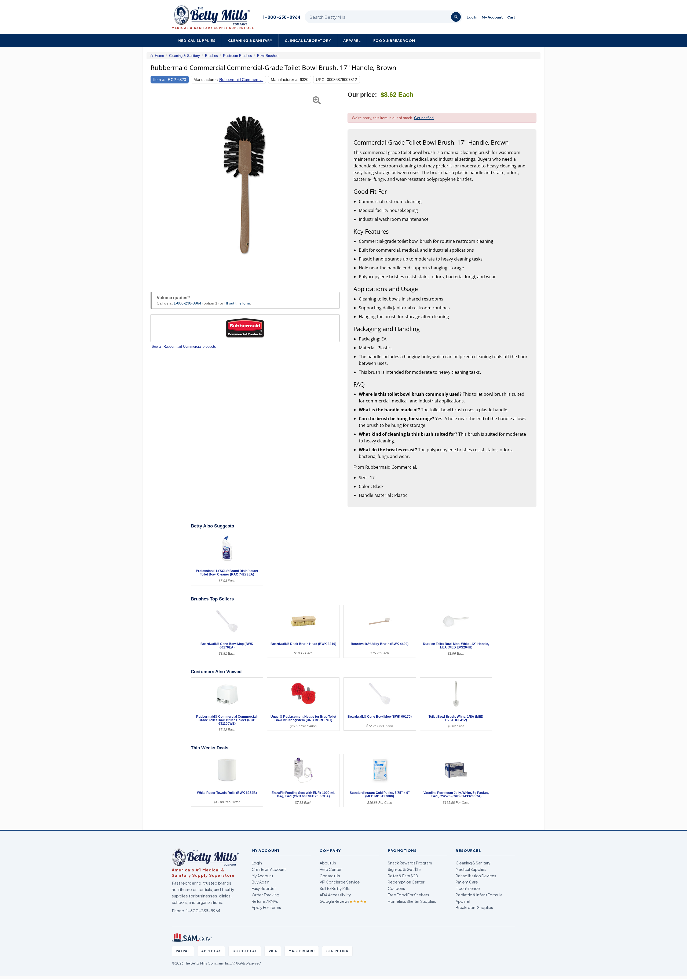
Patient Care (467, 881)
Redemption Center (406, 881)
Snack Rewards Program (410, 862)
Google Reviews (343, 901)
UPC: (321, 79)
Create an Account (269, 869)
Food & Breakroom (394, 40)
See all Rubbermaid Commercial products (184, 346)
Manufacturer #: (284, 79)
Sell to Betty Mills (335, 888)
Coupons (396, 888)
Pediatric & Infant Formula (479, 894)
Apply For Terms (266, 907)
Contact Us (330, 875)
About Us (328, 862)
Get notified (424, 118)
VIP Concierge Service (340, 881)
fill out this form (237, 303)
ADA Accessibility (335, 894)
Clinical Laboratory (308, 40)
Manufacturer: (205, 79)
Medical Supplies (197, 40)
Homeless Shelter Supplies (412, 901)
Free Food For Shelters (408, 894)
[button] (157, 185)
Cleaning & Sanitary (250, 40)
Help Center (331, 869)
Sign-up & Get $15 (404, 869)
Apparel (352, 40)
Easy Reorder (264, 888)
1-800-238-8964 (282, 17)
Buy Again (260, 881)
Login (257, 862)
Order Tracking (265, 894)
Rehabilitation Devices (476, 875)
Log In (472, 17)
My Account (492, 17)
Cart (511, 17)
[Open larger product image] (245, 185)
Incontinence (468, 888)
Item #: (159, 79)
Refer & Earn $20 (403, 875)
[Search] (456, 17)
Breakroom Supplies (474, 907)
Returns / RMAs (265, 901)
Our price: (362, 95)
